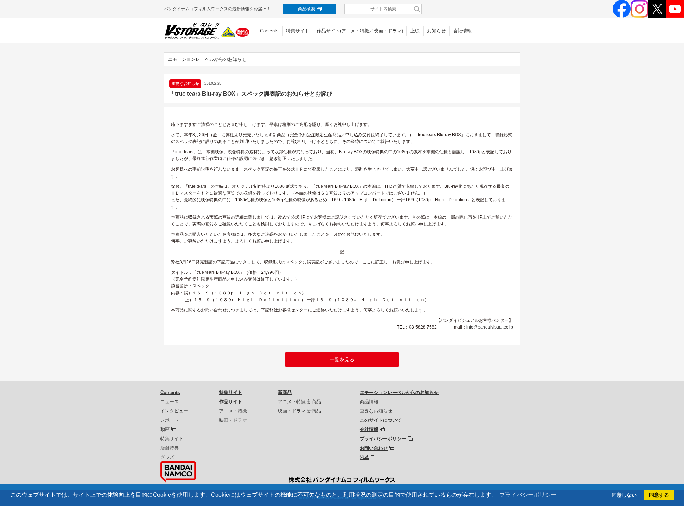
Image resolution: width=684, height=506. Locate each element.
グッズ (167, 457)
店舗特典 (169, 448)
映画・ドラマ (387, 30)
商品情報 (369, 401)
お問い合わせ (374, 448)
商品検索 (306, 8)
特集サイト (297, 30)
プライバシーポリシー (383, 438)
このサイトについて (380, 420)
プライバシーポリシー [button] (527, 495)
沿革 (364, 457)
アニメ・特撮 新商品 (299, 401)
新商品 (285, 392)
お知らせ (436, 30)
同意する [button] (659, 495)
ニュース (169, 401)
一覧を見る (342, 359)
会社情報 (462, 30)
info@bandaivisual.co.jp (489, 327)
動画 (165, 429)
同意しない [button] (624, 495)
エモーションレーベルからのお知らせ (207, 59)
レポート (169, 420)
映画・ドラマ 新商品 (299, 411)
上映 (415, 30)
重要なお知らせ (376, 411)
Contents (269, 30)
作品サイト (230, 401)
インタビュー (174, 411)
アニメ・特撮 (355, 30)
